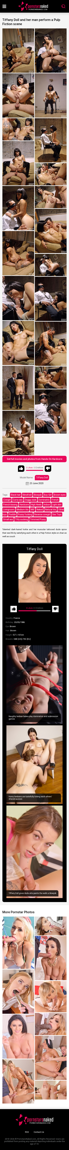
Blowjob (38, 495)
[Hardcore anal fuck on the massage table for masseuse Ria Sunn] (51, 996)
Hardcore (24, 504)
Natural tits (50, 509)
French (55, 499)
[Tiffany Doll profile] (34, 578)
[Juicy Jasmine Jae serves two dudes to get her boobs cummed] (51, 1058)
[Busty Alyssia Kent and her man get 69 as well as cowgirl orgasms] (51, 958)
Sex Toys (56, 514)
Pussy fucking (25, 514)
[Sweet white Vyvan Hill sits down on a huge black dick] (51, 1024)
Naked (40, 509)
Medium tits (23, 509)
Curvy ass (18, 499)
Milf (32, 509)
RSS (27, 1132)
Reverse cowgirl (42, 514)
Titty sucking (21, 519)
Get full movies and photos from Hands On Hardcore (34, 459)
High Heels (36, 504)
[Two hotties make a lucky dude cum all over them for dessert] (18, 1081)
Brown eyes (60, 495)
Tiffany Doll (42, 477)
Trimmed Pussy (38, 519)
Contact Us (39, 1132)
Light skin (57, 504)
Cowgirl (7, 499)
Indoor (47, 504)
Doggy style (30, 499)
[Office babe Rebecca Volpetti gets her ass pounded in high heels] (51, 1090)
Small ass (8, 519)
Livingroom (8, 509)
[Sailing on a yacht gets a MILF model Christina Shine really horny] (18, 943)
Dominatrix (44, 499)
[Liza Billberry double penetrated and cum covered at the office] (18, 991)
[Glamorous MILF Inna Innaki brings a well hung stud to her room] (18, 1036)
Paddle (12, 514)
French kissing (10, 504)
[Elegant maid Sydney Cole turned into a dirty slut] (51, 926)
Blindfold (27, 495)
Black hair (16, 495)
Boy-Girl (48, 495)
